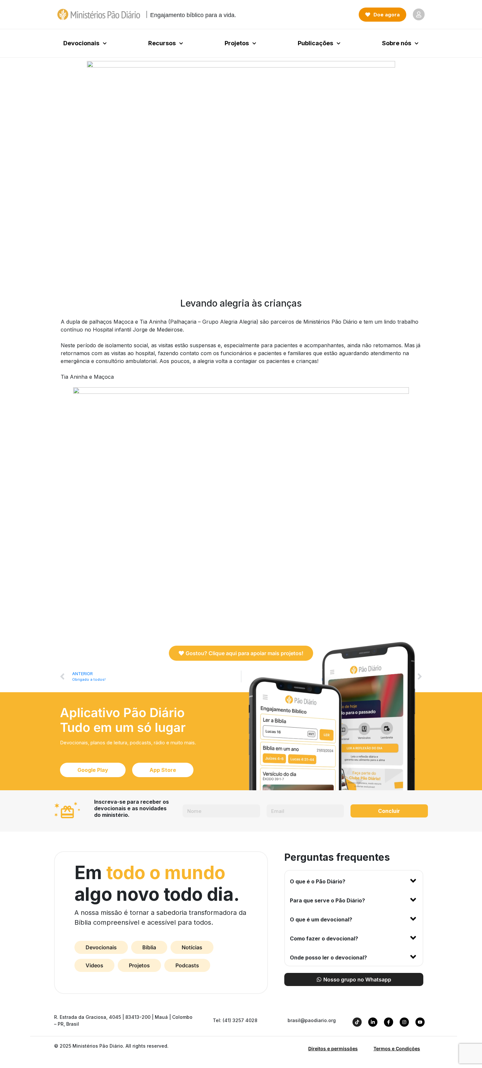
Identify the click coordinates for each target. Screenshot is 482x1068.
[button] (354, 880)
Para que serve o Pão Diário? (327, 900)
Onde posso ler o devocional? (328, 957)
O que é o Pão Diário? (317, 881)
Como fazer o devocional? (324, 938)
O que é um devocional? (321, 919)
